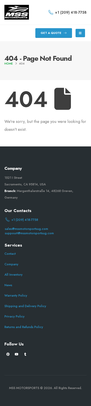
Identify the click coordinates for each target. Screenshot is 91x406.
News (8, 285)
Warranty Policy (15, 295)
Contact (10, 253)
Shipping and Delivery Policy (25, 306)
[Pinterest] (8, 354)
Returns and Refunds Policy (23, 327)
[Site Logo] (16, 12)
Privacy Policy (14, 316)
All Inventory (13, 274)
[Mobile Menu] (80, 33)
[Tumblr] (25, 354)
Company (11, 264)
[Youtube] (16, 354)
